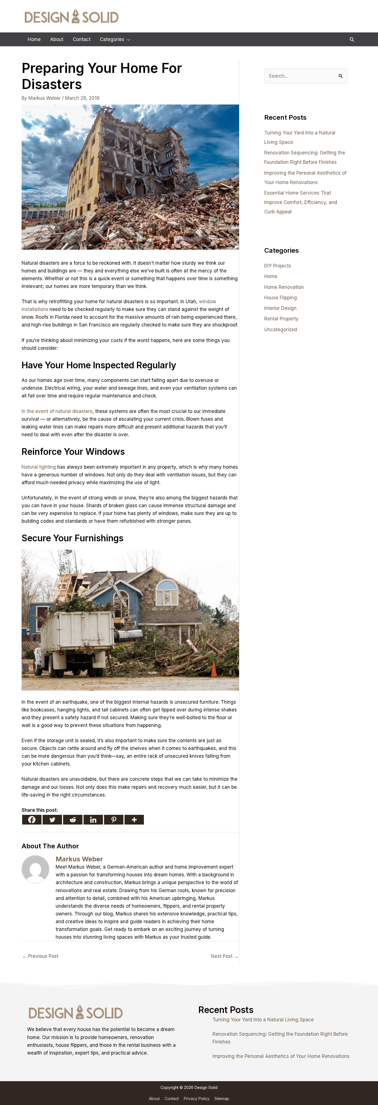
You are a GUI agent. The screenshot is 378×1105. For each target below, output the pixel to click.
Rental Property (281, 318)
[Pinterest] (113, 820)
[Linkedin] (93, 820)
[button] (352, 39)
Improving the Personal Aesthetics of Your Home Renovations (281, 1056)
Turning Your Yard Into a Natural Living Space (263, 1019)
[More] (134, 820)
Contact (172, 1098)
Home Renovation (284, 287)
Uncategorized (280, 329)
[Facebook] (32, 820)
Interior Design (280, 308)
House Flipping (280, 297)
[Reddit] (72, 820)
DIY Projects (277, 266)
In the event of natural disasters (57, 411)
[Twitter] (52, 820)
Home (270, 276)
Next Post (225, 956)
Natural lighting (39, 467)
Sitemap (221, 1098)
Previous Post (40, 956)
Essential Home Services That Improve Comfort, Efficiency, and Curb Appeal (300, 202)
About (154, 1098)
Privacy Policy (196, 1098)
